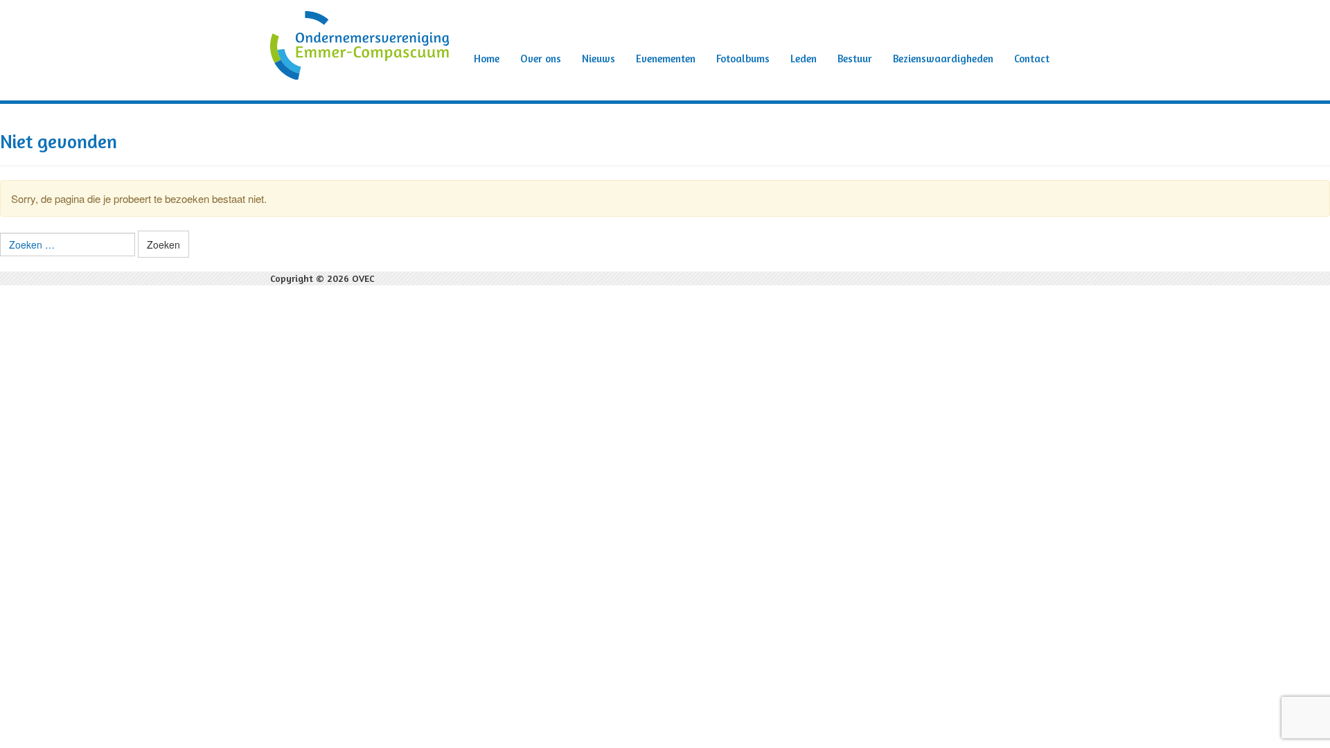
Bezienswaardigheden (943, 58)
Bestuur (854, 58)
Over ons (540, 58)
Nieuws (598, 58)
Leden (803, 58)
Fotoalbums (743, 58)
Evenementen (665, 58)
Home (486, 58)
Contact (1031, 58)
